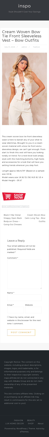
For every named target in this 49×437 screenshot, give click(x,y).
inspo (24, 6)
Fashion (36, 47)
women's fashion (21, 206)
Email (10, 305)
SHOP (31, 423)
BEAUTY (31, 420)
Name (10, 293)
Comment (12, 258)
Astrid (39, 429)
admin (24, 47)
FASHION (18, 420)
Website (29, 305)
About (41, 423)
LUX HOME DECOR (14, 423)
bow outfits (7, 206)
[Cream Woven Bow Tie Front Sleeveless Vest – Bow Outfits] (24, 89)
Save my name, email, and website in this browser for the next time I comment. (24, 320)
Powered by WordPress (16, 429)
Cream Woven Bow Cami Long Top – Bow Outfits (35, 218)
